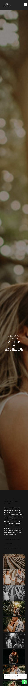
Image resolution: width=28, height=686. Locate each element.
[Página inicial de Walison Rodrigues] (7, 5)
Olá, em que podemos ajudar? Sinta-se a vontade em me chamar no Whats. (13, 676)
